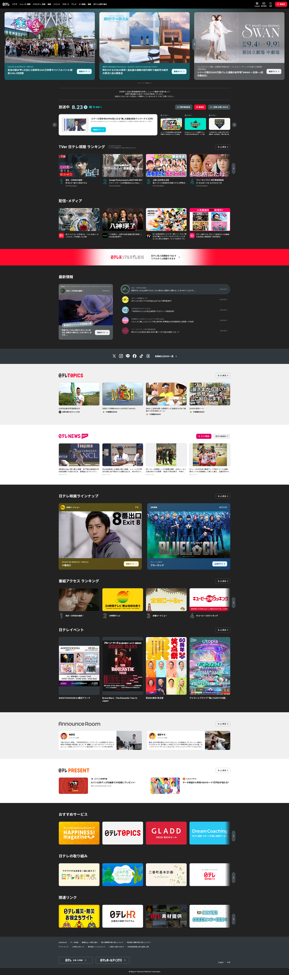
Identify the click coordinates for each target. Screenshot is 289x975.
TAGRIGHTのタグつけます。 (77, 291)
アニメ (73, 4)
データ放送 (74, 942)
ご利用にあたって (78, 947)
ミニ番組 (82, 4)
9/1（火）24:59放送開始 (74, 324)
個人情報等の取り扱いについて (112, 942)
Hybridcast (63, 942)
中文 (228, 962)
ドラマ (14, 4)
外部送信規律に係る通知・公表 (138, 947)
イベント (56, 4)
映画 (49, 4)
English (221, 962)
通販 (89, 4)
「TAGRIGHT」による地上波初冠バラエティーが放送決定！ (76, 331)
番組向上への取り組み (90, 942)
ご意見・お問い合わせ (116, 947)
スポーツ (65, 4)
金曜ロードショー (73, 507)
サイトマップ (63, 947)
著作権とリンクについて (96, 947)
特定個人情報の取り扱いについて (139, 942)
